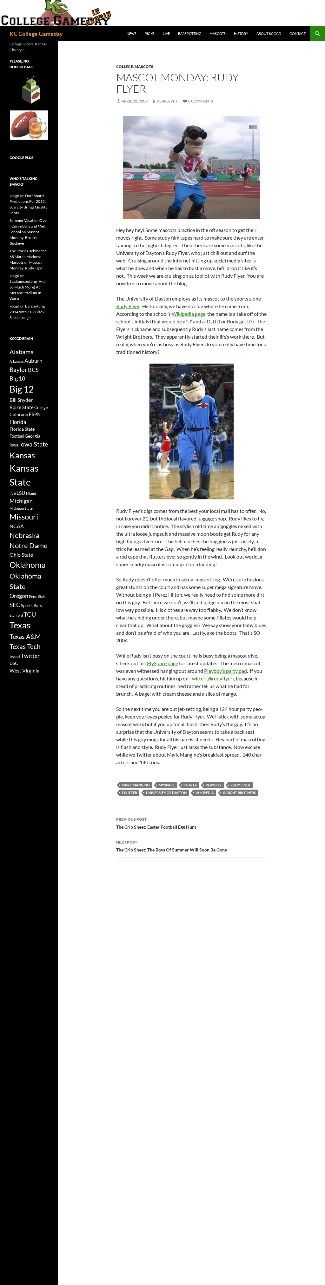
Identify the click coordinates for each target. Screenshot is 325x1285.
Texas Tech (25, 646)
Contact (297, 33)
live (13, 493)
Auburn (33, 360)
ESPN (35, 414)
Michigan (21, 500)
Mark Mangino (136, 785)
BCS (33, 369)
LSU (21, 493)
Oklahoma (28, 564)
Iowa (14, 444)
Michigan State (21, 508)
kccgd (14, 195)
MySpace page (162, 663)
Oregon (19, 595)
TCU (29, 614)
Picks (150, 33)
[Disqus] (191, 952)
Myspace (167, 785)
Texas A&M (25, 636)
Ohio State (21, 555)
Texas (20, 625)
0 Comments (200, 101)
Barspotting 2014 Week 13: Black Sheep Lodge (27, 312)
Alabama (22, 351)
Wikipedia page (188, 314)
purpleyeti (167, 101)
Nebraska (24, 535)
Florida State (22, 429)
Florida (18, 422)
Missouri (24, 516)
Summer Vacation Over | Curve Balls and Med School (29, 226)
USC (14, 663)
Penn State (37, 596)
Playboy (214, 785)
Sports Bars (31, 605)
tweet (15, 656)
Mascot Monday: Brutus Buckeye (24, 237)
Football (17, 436)
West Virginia (24, 670)
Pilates (190, 785)
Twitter (129, 793)
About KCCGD (268, 33)
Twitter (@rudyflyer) (211, 678)
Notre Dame (29, 545)
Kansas (22, 455)
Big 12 (22, 389)
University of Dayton (166, 793)
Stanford (16, 615)
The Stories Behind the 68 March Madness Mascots (28, 256)
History (241, 33)
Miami (31, 493)
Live (166, 33)
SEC (15, 604)
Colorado (19, 414)
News (131, 33)
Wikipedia (205, 793)
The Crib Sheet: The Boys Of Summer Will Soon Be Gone (171, 846)
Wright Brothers (239, 793)
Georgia (32, 436)
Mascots (217, 33)
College (124, 66)
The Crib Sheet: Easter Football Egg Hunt (156, 823)
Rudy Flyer (127, 306)
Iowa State (33, 444)
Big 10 (17, 378)
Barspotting (189, 33)
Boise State (22, 407)
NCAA (17, 526)
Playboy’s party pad (225, 671)
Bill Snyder (21, 400)
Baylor (18, 369)
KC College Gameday (36, 33)
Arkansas (17, 361)
